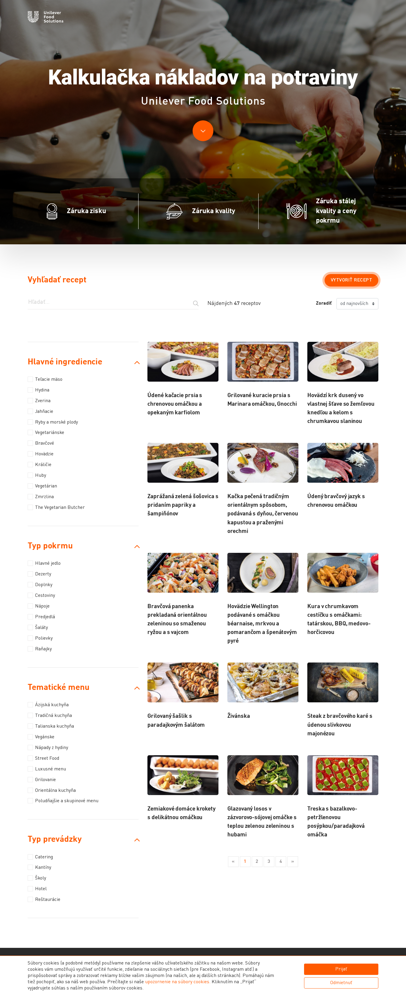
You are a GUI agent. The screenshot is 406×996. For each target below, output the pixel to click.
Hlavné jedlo (48, 563)
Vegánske (44, 737)
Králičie (43, 464)
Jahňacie (44, 411)
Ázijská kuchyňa (52, 705)
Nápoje (42, 606)
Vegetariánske (49, 432)
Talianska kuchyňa (54, 726)
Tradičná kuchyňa (53, 715)
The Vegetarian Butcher (60, 507)
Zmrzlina (44, 497)
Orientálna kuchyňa (55, 790)
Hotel (41, 889)
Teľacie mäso (48, 379)
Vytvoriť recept (351, 280)
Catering (44, 857)
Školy (40, 878)
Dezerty (43, 574)
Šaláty (41, 627)
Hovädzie (44, 454)
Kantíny (43, 867)
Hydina (42, 390)
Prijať (341, 969)
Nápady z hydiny (51, 747)
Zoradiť (324, 303)
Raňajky (43, 649)
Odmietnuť (341, 983)
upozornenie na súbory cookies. (177, 982)
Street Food (47, 758)
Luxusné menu (50, 769)
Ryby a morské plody (56, 422)
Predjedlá (45, 617)
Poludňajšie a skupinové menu (66, 801)
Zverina (43, 401)
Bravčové (44, 443)
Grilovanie (45, 780)
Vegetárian (46, 486)
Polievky (44, 638)
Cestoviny (45, 595)
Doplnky (43, 585)
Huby (40, 475)
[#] (45, 18)
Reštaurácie (47, 899)
